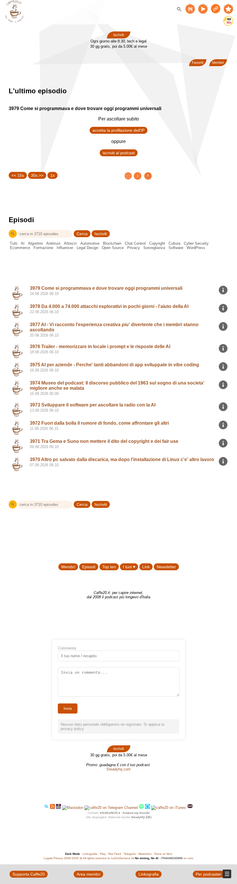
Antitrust (53, 243)
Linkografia (90, 853)
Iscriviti (118, 35)
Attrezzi (70, 243)
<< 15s (18, 175)
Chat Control (135, 243)
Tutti (13, 243)
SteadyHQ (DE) (141, 817)
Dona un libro (163, 853)
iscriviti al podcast (119, 153)
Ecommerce (20, 248)
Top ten (109, 566)
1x (52, 175)
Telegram (130, 853)
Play (103, 853)
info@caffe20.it (110, 812)
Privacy (133, 248)
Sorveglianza (154, 248)
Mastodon (145, 853)
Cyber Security (196, 243)
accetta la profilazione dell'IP (118, 130)
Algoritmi (35, 243)
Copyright (157, 243)
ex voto (188, 858)
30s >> (37, 175)
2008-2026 (71, 858)
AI (23, 243)
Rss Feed (114, 853)
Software (176, 248)
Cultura (174, 243)
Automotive (89, 243)
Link (146, 566)
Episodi (88, 566)
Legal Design (87, 248)
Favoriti (197, 63)
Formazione (43, 248)
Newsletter (166, 566)
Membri (218, 63)
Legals (48, 858)
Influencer (65, 248)
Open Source (113, 248)
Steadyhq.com (118, 769)
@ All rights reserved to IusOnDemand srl (106, 858)
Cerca (82, 233)
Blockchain (112, 243)
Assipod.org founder (136, 812)
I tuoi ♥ (129, 566)
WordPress (196, 248)
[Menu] (227, 874)
